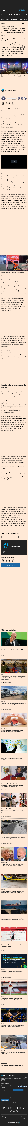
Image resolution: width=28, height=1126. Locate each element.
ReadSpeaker (14, 99)
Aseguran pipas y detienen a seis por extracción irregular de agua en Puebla (13, 704)
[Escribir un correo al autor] (4, 551)
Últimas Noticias (5, 19)
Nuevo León (6, 537)
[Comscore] (11, 1122)
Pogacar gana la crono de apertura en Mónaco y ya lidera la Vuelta (13, 945)
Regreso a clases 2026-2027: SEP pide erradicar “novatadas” (13, 1053)
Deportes (3, 647)
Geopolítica (4, 755)
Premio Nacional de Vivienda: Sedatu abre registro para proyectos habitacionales (12, 731)
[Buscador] (4, 14)
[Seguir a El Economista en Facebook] (4, 1108)
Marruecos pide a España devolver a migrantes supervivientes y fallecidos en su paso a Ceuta (13, 918)
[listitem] (3, 98)
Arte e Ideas (4, 835)
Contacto (7, 1083)
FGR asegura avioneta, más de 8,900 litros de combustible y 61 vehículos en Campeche (12, 892)
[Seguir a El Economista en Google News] (10, 1111)
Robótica (15, 537)
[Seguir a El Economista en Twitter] (7, 1108)
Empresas (3, 969)
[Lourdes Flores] (2, 90)
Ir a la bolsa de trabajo (18, 1090)
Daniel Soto (5, 789)
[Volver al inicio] (14, 1075)
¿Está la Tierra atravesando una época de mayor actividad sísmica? (13, 838)
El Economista (12, 1078)
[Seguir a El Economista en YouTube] (14, 1108)
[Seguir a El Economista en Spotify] (17, 1108)
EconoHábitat (4, 728)
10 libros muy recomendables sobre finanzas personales (12, 811)
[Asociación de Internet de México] (18, 1123)
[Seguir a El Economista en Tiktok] (17, 1111)
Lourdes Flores (12, 90)
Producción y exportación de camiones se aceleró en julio (12, 972)
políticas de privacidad (16, 1102)
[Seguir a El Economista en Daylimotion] (23, 1108)
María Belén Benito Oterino (7, 843)
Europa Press (5, 923)
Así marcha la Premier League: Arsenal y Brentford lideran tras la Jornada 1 (11, 999)
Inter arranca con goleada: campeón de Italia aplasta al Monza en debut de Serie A (12, 1026)
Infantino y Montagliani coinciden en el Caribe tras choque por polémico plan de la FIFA (13, 650)
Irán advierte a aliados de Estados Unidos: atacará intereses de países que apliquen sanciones (12, 758)
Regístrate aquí (5, 1100)
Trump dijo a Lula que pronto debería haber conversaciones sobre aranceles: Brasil (12, 865)
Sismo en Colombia (23, 19)
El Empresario (18, 1078)
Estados (3, 23)
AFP (3, 950)
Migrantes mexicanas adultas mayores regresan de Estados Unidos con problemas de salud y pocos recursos (13, 678)
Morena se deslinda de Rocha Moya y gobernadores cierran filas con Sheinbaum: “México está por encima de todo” (12, 785)
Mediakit (9, 1080)
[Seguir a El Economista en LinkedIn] (10, 1108)
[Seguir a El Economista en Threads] (14, 1111)
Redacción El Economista (7, 682)
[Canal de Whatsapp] (25, 966)
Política (3, 674)
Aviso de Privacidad (12, 1082)
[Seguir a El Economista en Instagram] (20, 1108)
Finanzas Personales (6, 808)
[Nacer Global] (22, 1086)
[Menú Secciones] (1, 14)
